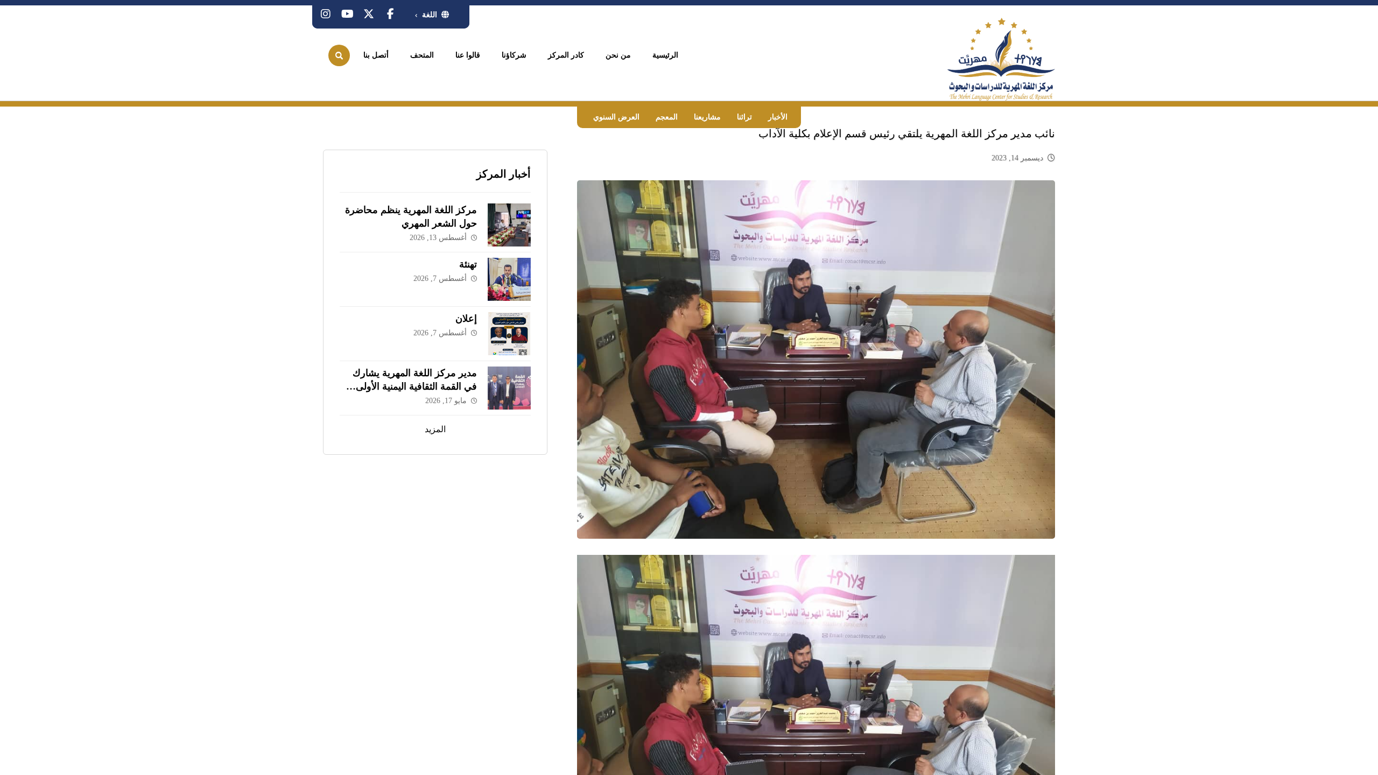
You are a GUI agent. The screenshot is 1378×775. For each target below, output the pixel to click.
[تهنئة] (509, 279)
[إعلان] (509, 333)
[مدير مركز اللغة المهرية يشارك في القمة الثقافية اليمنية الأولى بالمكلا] (509, 388)
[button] (390, 14)
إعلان (466, 318)
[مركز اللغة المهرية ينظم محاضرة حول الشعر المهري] (509, 224)
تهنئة (468, 264)
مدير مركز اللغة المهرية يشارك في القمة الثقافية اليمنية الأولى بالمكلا (415, 386)
